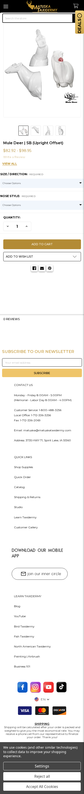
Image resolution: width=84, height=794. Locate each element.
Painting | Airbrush (27, 656)
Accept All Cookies (42, 786)
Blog (17, 606)
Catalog (19, 487)
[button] (42, 256)
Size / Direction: (21, 174)
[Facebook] (34, 268)
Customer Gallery (26, 527)
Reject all (42, 776)
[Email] (42, 268)
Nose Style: (17, 196)
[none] (42, 66)
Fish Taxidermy (24, 636)
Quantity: (11, 217)
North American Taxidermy (32, 646)
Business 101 (22, 666)
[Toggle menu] (6, 6)
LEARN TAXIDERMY (27, 596)
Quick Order (22, 477)
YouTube (20, 616)
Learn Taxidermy (25, 517)
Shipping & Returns (27, 497)
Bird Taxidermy (24, 626)
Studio (18, 507)
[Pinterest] (49, 268)
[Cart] (77, 6)
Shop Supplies (23, 467)
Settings (42, 766)
